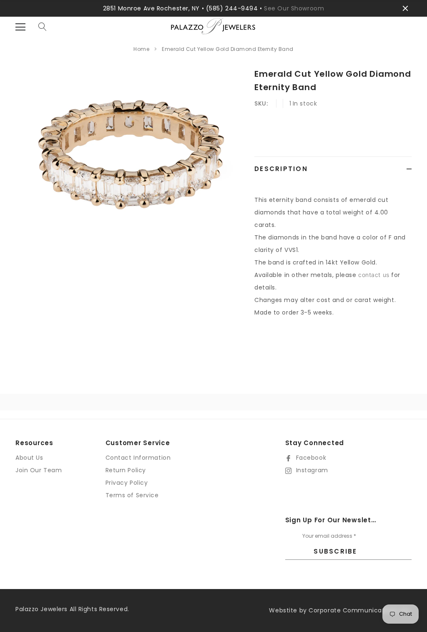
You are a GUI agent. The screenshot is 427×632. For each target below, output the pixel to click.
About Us (29, 457)
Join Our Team (38, 470)
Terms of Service (132, 495)
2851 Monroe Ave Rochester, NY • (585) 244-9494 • (183, 8)
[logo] (213, 33)
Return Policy (125, 470)
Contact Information (138, 457)
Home (141, 49)
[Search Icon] (42, 27)
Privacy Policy (126, 482)
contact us (373, 274)
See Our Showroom (294, 8)
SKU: (261, 103)
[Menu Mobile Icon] (20, 27)
